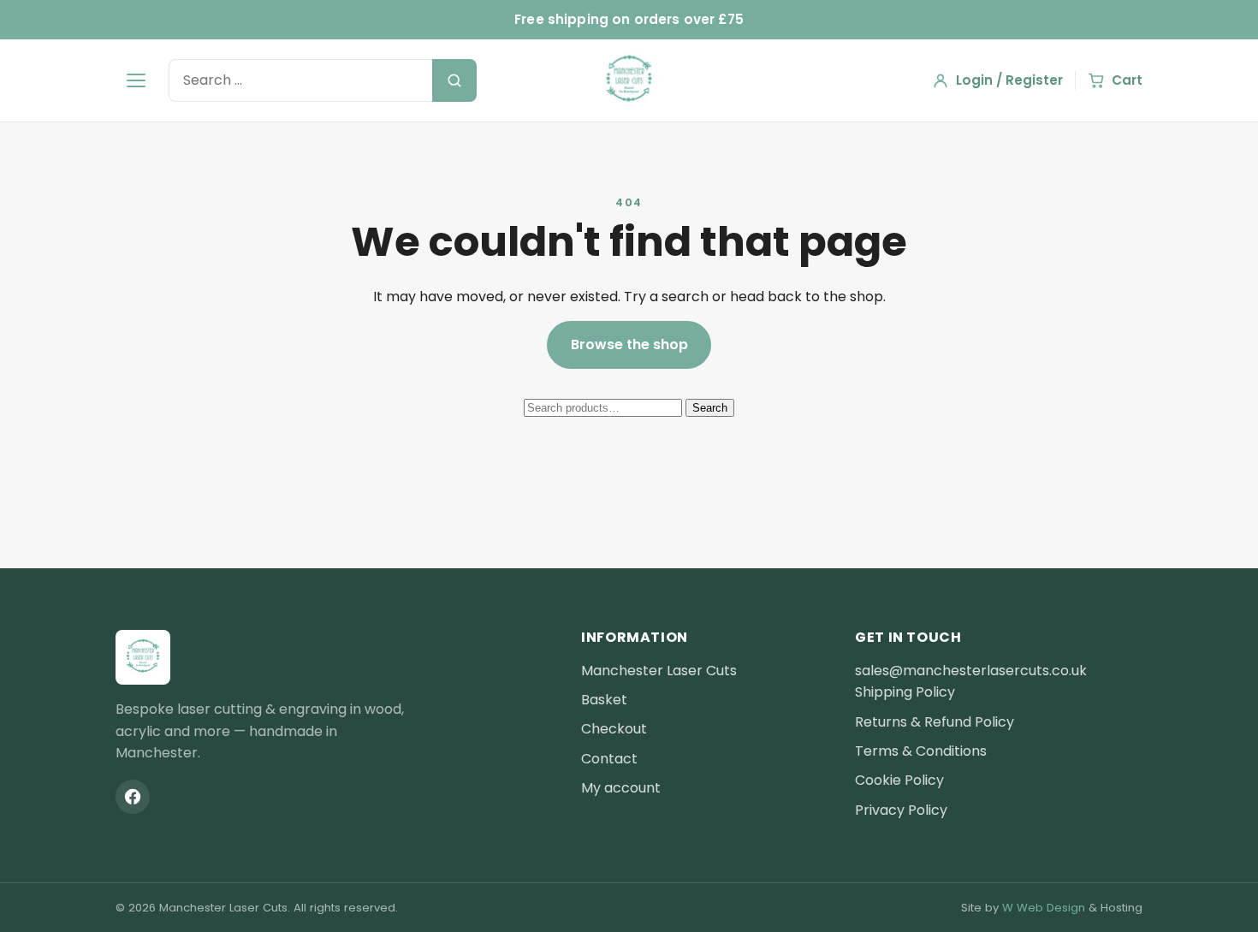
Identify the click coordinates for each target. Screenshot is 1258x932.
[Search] (454, 80)
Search (709, 407)
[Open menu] (136, 80)
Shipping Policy (905, 692)
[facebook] (133, 797)
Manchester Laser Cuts (659, 670)
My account (621, 788)
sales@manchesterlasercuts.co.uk (971, 670)
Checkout (614, 729)
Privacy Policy (901, 810)
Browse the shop (629, 344)
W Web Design (1043, 907)
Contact (609, 759)
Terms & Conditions (921, 751)
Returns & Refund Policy (934, 722)
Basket (604, 699)
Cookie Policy (899, 780)
